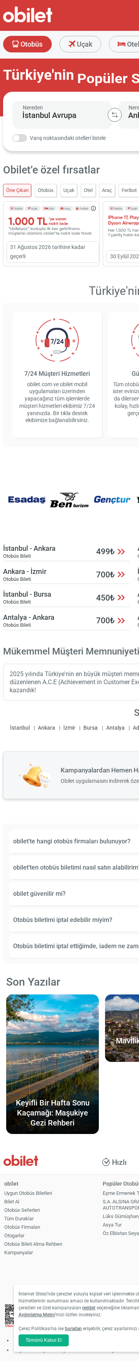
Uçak (83, 44)
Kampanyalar (18, 1252)
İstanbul (20, 728)
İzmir (69, 728)
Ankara (46, 728)
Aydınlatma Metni (37, 1314)
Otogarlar (14, 1235)
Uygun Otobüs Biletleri (28, 1193)
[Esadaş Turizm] (26, 505)
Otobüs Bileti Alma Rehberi (33, 1244)
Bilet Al (11, 1202)
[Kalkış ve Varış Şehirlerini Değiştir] (115, 115)
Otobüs (30, 44)
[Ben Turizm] (69, 505)
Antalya (115, 728)
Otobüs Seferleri (22, 1210)
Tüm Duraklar (19, 1218)
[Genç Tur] (112, 505)
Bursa (90, 728)
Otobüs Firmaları (22, 1227)
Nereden (33, 107)
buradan (73, 1328)
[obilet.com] (46, 21)
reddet (88, 1308)
